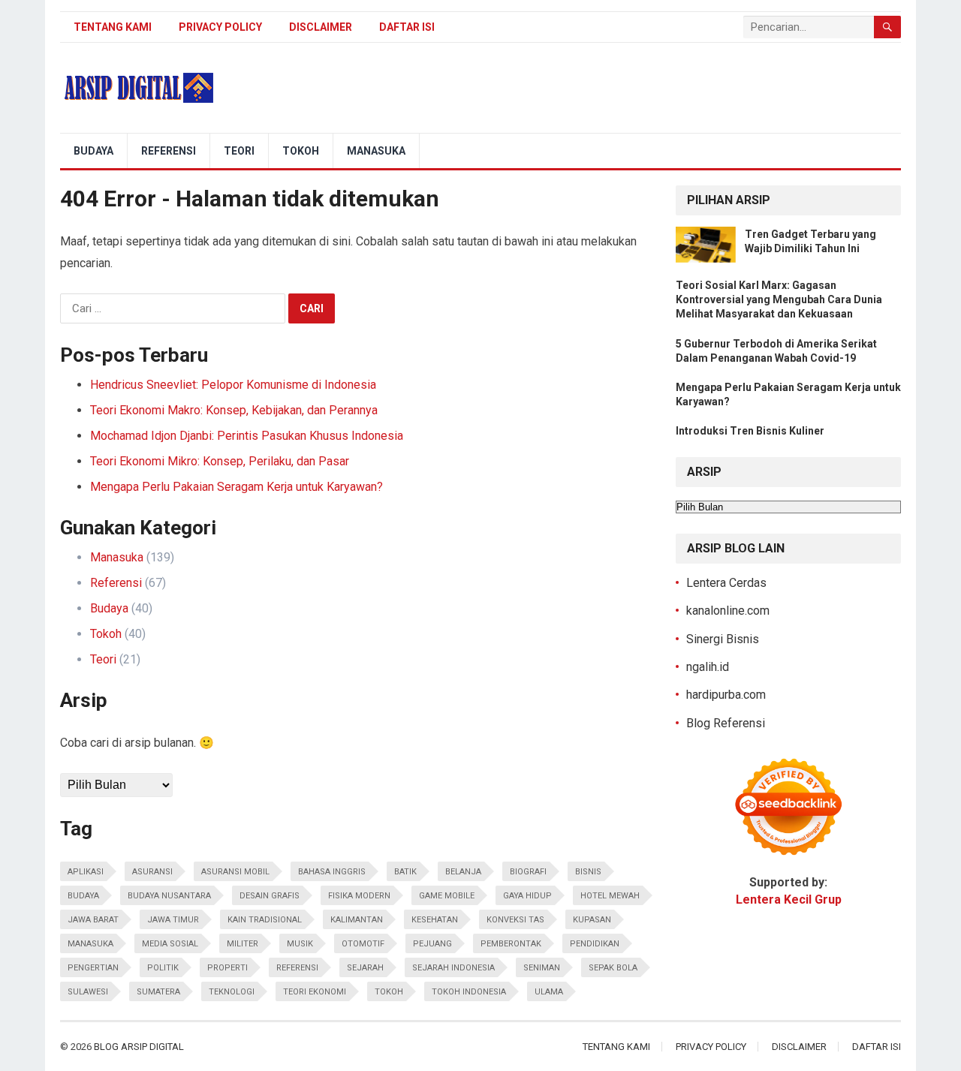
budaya (83, 896)
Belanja (463, 872)
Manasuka (376, 151)
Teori (239, 151)
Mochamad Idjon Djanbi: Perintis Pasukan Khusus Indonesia (246, 436)
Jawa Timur (173, 920)
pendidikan (594, 944)
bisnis (588, 872)
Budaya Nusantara (169, 896)
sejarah (365, 968)
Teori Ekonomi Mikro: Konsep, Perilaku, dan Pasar (219, 461)
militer (242, 944)
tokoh (389, 992)
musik (300, 944)
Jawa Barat (93, 920)
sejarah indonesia (453, 968)
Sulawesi (88, 992)
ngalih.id (707, 667)
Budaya (93, 151)
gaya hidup (527, 896)
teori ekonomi (314, 992)
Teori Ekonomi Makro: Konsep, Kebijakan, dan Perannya (234, 410)
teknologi (232, 992)
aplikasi (86, 872)
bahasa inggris (332, 872)
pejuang (432, 944)
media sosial (170, 944)
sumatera (158, 992)
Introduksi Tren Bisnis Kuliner (750, 431)
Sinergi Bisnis (722, 639)
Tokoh (300, 151)
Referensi (168, 151)
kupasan (592, 920)
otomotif (363, 944)
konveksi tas (515, 920)
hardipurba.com (726, 694)
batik (405, 872)
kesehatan (434, 920)
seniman (541, 968)
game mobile (446, 896)
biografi (528, 872)
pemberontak (510, 944)
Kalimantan (356, 920)
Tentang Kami (113, 27)
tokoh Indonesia (469, 992)
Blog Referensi (725, 723)
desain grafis (269, 896)
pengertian (93, 968)
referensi (297, 968)
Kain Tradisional (264, 920)
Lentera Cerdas (726, 583)
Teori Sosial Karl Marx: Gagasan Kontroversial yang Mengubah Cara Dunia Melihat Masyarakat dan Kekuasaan (779, 299)
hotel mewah (610, 896)
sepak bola (613, 968)
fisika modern (359, 896)
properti (227, 968)
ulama (549, 992)
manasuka (90, 944)
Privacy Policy (220, 27)
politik (163, 968)
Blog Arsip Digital (139, 1046)
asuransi (152, 872)
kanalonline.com (728, 610)
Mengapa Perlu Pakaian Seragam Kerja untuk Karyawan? (236, 487)
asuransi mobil (235, 872)
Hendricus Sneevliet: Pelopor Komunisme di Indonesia (233, 385)
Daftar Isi (407, 27)
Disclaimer (320, 27)
